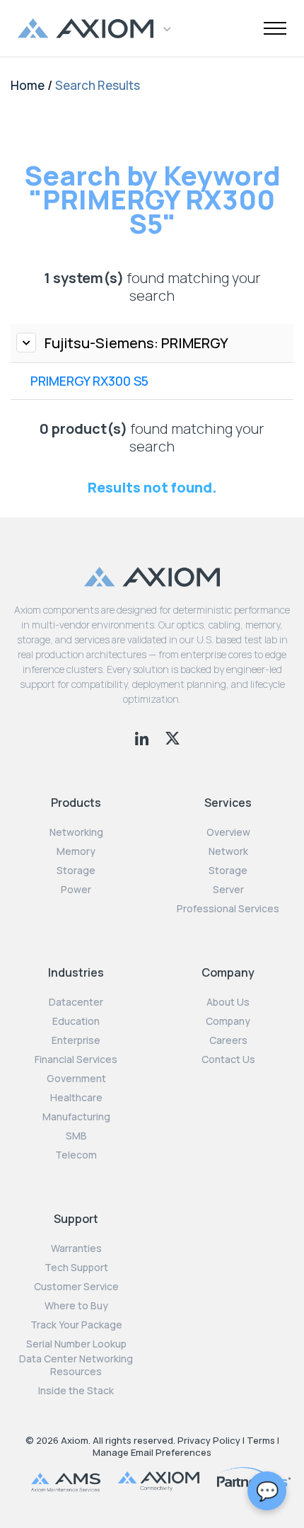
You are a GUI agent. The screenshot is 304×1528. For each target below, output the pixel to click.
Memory (76, 851)
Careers (228, 1040)
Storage (76, 870)
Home (28, 85)
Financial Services (76, 1059)
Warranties (76, 1248)
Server (228, 889)
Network (228, 851)
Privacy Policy (208, 1440)
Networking (76, 832)
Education (76, 1021)
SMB (76, 1136)
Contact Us (228, 1059)
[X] (172, 736)
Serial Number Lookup (76, 1344)
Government (76, 1078)
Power (76, 889)
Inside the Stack (76, 1390)
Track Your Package (76, 1325)
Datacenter (76, 1002)
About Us (228, 1002)
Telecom (76, 1155)
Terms (261, 1440)
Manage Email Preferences (152, 1452)
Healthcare (76, 1097)
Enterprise (76, 1040)
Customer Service (76, 1286)
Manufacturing (76, 1116)
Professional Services (228, 908)
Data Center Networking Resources (76, 1365)
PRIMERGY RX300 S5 (89, 380)
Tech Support (76, 1267)
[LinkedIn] (143, 736)
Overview (228, 832)
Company (228, 1021)
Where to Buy (76, 1305)
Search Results (97, 85)
